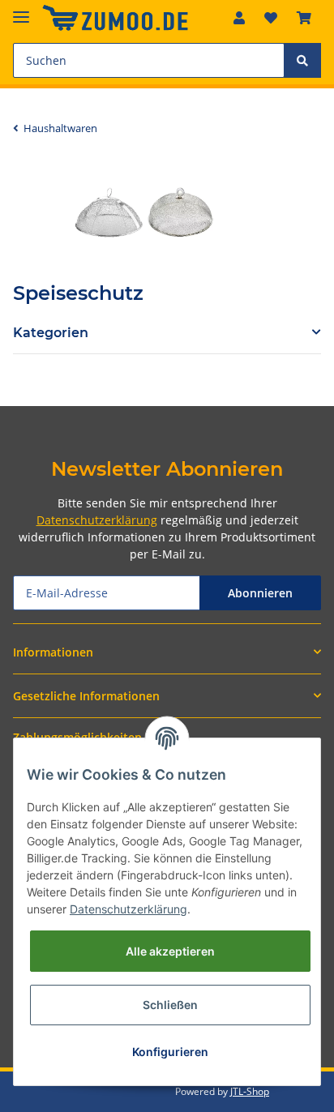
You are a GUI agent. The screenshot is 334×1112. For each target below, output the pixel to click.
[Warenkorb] (304, 18)
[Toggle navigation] (21, 10)
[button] (239, 18)
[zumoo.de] (115, 18)
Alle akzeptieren (170, 951)
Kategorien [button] (50, 332)
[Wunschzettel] (271, 18)
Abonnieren (260, 593)
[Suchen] (302, 60)
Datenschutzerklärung (96, 520)
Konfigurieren (170, 1052)
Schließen (170, 1004)
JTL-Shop (249, 1091)
